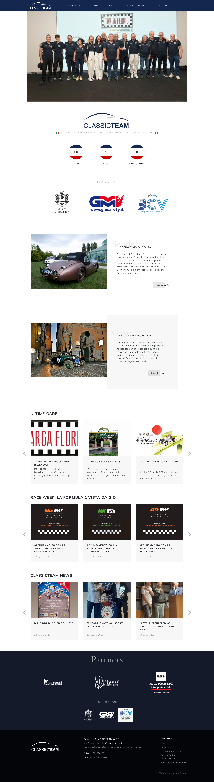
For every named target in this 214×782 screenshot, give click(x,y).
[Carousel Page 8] (84, 104)
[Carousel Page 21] (165, 104)
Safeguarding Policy (171, 751)
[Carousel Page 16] (134, 104)
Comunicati (166, 747)
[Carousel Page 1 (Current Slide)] (103, 486)
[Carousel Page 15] (128, 104)
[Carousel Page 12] (109, 104)
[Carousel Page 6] (71, 104)
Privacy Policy (168, 755)
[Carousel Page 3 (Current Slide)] (53, 104)
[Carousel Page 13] (115, 104)
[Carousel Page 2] (46, 104)
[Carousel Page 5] (65, 104)
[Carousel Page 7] (78, 104)
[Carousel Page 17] (140, 104)
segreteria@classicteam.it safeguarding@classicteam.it (112, 747)
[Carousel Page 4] (59, 104)
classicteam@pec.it (98, 757)
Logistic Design (179, 773)
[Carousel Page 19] (153, 104)
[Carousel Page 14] (122, 104)
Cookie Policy (168, 759)
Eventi (164, 744)
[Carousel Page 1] (40, 104)
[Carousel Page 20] (159, 104)
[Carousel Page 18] (147, 104)
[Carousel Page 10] (96, 104)
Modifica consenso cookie (174, 762)
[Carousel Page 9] (90, 104)
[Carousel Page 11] (103, 104)
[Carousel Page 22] (172, 104)
